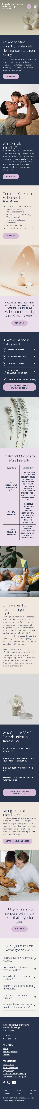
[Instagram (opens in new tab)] (8, 1082)
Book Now (10, 76)
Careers (6, 1055)
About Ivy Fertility (10, 1052)
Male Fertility (8, 1065)
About (5, 1049)
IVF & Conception (10, 1068)
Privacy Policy (20, 1091)
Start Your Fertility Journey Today (19, 792)
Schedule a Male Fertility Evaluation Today (19, 387)
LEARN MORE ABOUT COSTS (17, 841)
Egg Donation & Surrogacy (14, 1077)
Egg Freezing (8, 1071)
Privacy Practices (6, 1091)
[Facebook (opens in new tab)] (4, 1082)
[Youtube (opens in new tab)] (14, 1082)
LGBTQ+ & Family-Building (14, 1074)
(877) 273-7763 (9, 1039)
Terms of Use (32, 1091)
